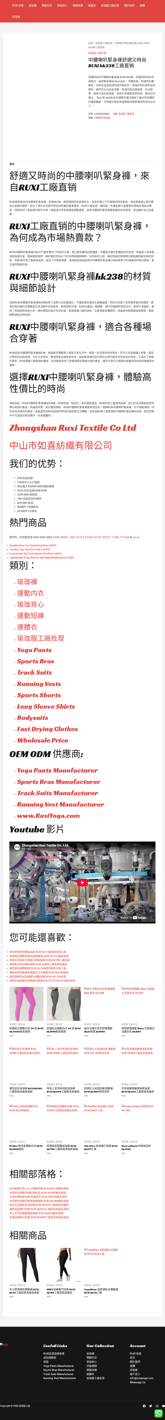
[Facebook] (144, 1406)
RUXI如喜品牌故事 (53, 1353)
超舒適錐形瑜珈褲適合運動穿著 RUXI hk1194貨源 (37, 976)
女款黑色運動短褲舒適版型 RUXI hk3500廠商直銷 (37, 1192)
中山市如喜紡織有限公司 (60, 445)
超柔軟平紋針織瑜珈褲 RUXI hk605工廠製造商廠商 (38, 964)
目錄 (46, 1361)
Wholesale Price (42, 740)
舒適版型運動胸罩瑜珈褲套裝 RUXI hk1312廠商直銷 (39, 956)
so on (136, 537)
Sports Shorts (39, 695)
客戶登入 (135, 1374)
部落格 (16, 16)
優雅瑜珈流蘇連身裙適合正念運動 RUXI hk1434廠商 (39, 972)
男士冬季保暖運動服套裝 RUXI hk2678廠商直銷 (36, 1213)
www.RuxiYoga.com (48, 815)
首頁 (90, 43)
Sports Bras (35, 661)
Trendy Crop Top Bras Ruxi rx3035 (29, 549)
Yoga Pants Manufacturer (57, 770)
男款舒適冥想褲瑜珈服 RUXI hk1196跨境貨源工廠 (37, 951)
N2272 (106, 537)
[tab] (12, 164)
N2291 (64, 537)
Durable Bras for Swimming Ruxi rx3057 (32, 545)
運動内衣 (30, 593)
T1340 (115, 537)
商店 (132, 1357)
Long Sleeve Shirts (46, 706)
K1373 (97, 537)
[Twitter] (150, 1406)
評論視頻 (92, 1366)
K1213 (80, 537)
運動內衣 (47, 5)
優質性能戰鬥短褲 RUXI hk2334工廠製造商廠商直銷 (39, 1209)
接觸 (142, 5)
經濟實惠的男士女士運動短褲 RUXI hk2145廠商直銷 (39, 1188)
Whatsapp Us (138, 1382)
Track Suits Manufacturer (57, 793)
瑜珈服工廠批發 (110, 5)
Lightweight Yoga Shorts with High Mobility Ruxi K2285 (41, 557)
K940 (56, 537)
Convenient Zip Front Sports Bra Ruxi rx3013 (35, 553)
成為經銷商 (49, 1357)
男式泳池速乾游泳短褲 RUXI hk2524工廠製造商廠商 (39, 1204)
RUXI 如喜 (18, 5)
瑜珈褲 (33, 5)
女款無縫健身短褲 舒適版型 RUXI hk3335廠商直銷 (38, 1196)
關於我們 (129, 5)
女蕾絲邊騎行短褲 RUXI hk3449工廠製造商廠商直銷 (39, 1217)
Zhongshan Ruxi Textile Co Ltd (72, 427)
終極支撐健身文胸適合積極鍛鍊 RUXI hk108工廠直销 (39, 960)
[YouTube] (163, 1406)
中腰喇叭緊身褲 (102, 118)
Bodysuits (32, 717)
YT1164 (124, 537)
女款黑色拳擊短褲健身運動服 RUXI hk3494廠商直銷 (39, 1200)
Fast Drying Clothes (47, 729)
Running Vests (39, 683)
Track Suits (34, 672)
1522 (72, 537)
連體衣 (92, 5)
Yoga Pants (34, 650)
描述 (12, 164)
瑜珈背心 (62, 5)
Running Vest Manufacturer (60, 804)
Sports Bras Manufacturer (58, 781)
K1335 (88, 537)
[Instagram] (157, 1406)
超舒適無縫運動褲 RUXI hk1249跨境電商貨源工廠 (37, 968)
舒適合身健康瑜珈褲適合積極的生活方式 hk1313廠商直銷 (42, 980)
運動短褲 (78, 5)
